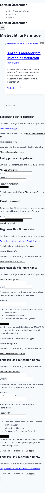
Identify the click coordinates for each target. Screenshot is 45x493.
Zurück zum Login (8, 223)
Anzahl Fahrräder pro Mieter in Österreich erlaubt (23, 58)
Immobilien (11, 14)
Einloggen (4, 187)
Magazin (10, 17)
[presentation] (25, 43)
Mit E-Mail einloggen (9, 128)
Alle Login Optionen (9, 169)
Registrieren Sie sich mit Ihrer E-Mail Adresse (20, 241)
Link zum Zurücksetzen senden (11, 220)
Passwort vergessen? (9, 183)
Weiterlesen (14, 88)
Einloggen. (30, 246)
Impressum (11, 105)
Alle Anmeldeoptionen (10, 279)
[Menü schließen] (0, 479)
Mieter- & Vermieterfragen (18, 11)
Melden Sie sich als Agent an (12, 152)
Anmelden (4, 324)
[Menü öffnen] (2, 27)
